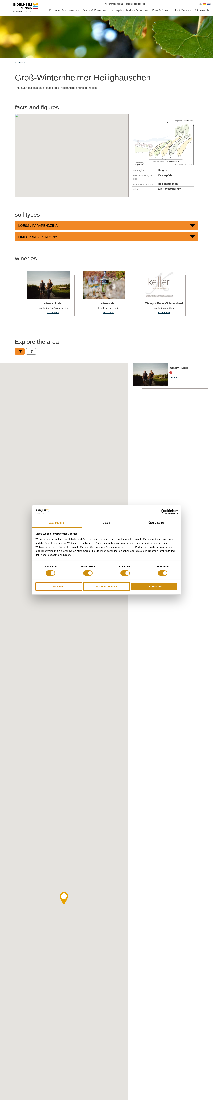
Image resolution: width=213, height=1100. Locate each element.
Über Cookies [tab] (156, 522)
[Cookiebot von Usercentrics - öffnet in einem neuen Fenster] (163, 511)
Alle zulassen (154, 586)
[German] (204, 4)
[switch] (88, 573)
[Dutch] (209, 4)
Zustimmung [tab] (56, 522)
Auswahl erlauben (106, 586)
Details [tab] (107, 522)
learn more (51, 293)
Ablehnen (58, 586)
